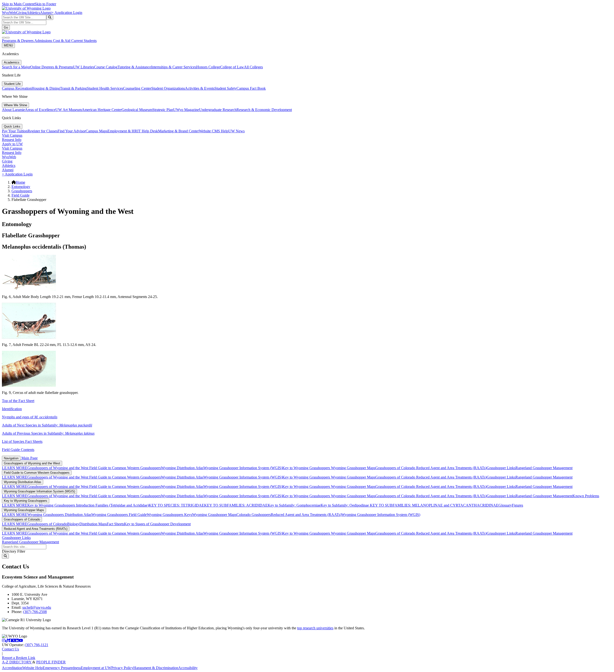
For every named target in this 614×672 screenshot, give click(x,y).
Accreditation (12, 668)
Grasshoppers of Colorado (395, 468)
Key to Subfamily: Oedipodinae (345, 505)
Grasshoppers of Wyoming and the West (32, 463)
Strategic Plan (162, 110)
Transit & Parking (73, 88)
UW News (236, 131)
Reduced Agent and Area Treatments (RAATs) (451, 468)
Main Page (29, 458)
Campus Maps (96, 131)
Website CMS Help (213, 131)
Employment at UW (96, 668)
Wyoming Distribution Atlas (182, 468)
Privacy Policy (122, 668)
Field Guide (21, 195)
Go (6, 27)
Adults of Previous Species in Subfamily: (48, 433)
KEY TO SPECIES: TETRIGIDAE (176, 505)
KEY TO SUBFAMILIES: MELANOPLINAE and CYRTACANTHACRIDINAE (433, 505)
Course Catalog (106, 67)
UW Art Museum (68, 110)
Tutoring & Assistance (134, 67)
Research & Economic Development (264, 110)
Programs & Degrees (18, 41)
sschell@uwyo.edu (36, 607)
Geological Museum (137, 110)
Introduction (85, 505)
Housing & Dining (46, 88)
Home (20, 182)
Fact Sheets (115, 524)
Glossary (505, 505)
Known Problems (586, 496)
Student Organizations (168, 88)
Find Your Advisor (72, 131)
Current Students (84, 41)
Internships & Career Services (173, 67)
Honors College (208, 67)
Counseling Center (137, 88)
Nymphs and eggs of (29, 417)
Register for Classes (43, 131)
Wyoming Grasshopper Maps (353, 468)
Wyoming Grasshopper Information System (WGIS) (242, 468)
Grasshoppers (22, 191)
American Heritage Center (102, 110)
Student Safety (225, 88)
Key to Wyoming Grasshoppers (306, 468)
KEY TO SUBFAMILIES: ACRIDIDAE (236, 505)
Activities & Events (199, 88)
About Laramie (13, 110)
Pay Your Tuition (15, 131)
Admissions (43, 41)
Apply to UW (12, 144)
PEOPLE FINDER (51, 662)
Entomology (21, 187)
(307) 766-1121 (36, 645)
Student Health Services (105, 88)
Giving (21, 13)
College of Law (232, 67)
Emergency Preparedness (62, 668)
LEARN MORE (14, 468)
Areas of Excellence (40, 110)
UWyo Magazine (186, 110)
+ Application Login (67, 13)
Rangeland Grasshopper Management (544, 468)
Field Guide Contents (18, 450)
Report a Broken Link (18, 658)
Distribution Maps (93, 524)
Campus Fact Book (251, 88)
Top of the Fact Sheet (18, 401)
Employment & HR (122, 131)
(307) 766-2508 (35, 612)
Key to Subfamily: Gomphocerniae (294, 505)
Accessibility (188, 668)
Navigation (11, 458)
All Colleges (253, 67)
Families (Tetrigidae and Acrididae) (121, 505)
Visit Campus (12, 135)
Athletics (33, 13)
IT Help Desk (147, 131)
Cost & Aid (62, 41)
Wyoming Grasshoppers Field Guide (119, 515)
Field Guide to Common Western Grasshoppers (125, 468)
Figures (517, 505)
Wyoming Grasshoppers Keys (169, 515)
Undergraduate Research (217, 110)
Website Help (32, 668)
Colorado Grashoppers (253, 515)
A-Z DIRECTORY (17, 662)
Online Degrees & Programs (51, 67)
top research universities (315, 628)
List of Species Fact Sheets (22, 441)
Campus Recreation (17, 88)
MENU (8, 45)
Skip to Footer (45, 4)
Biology (73, 524)
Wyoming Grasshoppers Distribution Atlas (59, 515)
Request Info (11, 140)
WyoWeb (9, 13)
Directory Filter (13, 551)
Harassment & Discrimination (155, 668)
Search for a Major (16, 67)
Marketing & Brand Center (178, 131)
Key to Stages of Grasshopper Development (157, 524)
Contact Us (10, 649)
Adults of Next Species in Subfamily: (47, 425)
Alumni (46, 13)
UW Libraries (83, 67)
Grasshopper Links (501, 468)
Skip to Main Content (18, 4)
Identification (12, 409)
